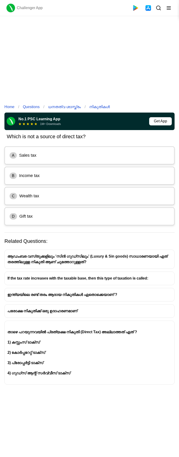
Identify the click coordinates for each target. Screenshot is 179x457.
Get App (160, 121)
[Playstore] (135, 8)
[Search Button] (158, 8)
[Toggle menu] (168, 8)
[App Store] (148, 8)
